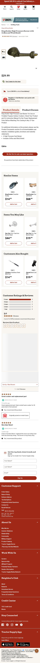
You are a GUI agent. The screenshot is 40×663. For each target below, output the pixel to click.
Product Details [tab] (11, 109)
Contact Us (4, 505)
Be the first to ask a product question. (20, 154)
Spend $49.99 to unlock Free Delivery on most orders (20, 1)
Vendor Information (7, 569)
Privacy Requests (6, 659)
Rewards (4, 586)
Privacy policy (5, 650)
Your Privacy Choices (16, 650)
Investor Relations (7, 531)
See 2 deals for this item (13, 81)
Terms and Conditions (31, 650)
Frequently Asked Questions (10, 502)
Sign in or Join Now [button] (14, 101)
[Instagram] (12, 625)
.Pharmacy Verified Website (10, 546)
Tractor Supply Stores (8, 544)
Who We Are (5, 528)
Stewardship (5, 533)
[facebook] (2, 625)
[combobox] (21, 384)
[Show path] (8, 25)
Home (3, 25)
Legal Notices (21, 651)
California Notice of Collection (24, 657)
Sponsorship (5, 561)
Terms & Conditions (7, 594)
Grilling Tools (15, 25)
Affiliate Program (6, 564)
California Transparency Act (8, 651)
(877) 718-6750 (9, 511)
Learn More (19, 3)
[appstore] (7, 644)
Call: (3, 510)
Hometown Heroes (7, 589)
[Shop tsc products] (20, 20)
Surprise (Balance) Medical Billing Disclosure (13, 654)
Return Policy (5, 494)
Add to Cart (13, 204)
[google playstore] (23, 644)
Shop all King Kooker (7, 28)
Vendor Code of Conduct (8, 657)
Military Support (6, 539)
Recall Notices (5, 507)
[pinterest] (7, 625)
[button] (24, 3)
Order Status (5, 492)
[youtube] (16, 625)
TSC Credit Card (6, 606)
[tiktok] (21, 625)
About (3, 584)
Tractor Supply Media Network (10, 572)
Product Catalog (6, 541)
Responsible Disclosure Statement (10, 653)
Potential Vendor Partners (9, 566)
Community (5, 536)
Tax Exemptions (6, 499)
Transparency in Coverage (8, 656)
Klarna (3, 609)
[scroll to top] (37, 651)
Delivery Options (6, 497)
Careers (4, 559)
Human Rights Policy (22, 656)
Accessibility (29, 651)
